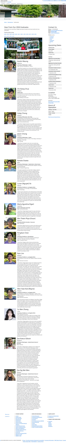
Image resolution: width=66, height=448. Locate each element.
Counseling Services (19, 430)
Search (64, 3)
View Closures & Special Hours (54, 117)
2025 (8, 34)
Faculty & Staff (52, 0)
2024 (11, 34)
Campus (8, 3)
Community (13, 3)
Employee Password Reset (37, 425)
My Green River (19, 418)
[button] (55, 421)
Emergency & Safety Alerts (53, 416)
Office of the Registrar (20, 428)
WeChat (51, 41)
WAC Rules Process (58, 440)
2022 (16, 34)
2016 (33, 34)
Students (3, 3)
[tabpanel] (38, 425)
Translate (9, 2)
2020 (21, 34)
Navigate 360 (18, 419)
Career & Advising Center (20, 427)
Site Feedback (34, 441)
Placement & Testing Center (21, 433)
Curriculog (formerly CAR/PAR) (38, 421)
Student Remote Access (20, 425)
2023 (13, 34)
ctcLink (17, 416)
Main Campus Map (27, 441)
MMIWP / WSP (18, 435)
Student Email (18, 417)
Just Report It (50, 417)
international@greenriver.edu (57, 30)
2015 (35, 34)
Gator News (34, 424)
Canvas (33, 423)
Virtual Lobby (54, 31)
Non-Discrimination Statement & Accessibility (35, 440)
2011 (13, 36)
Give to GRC (57, 0)
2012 (11, 36)
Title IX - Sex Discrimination (37, 427)
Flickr (51, 39)
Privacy (24, 440)
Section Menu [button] (8, 19)
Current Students (46, 0)
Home (5, 22)
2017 (30, 34)
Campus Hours (40, 441)
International (19, 3)
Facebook (52, 36)
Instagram (52, 40)
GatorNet (34, 419)
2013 (8, 36)
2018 (27, 34)
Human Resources (35, 416)
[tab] (7, 414)
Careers (64, 440)
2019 (24, 34)
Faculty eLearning (35, 422)
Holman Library (19, 422)
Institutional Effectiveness (37, 417)
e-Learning (18, 432)
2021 (19, 34)
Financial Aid (18, 421)
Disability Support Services (21, 429)
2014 (5, 36)
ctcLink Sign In (35, 418)
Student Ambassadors (55, 32)
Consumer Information (49, 440)
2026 (5, 34)
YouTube (51, 37)
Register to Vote (19, 434)
